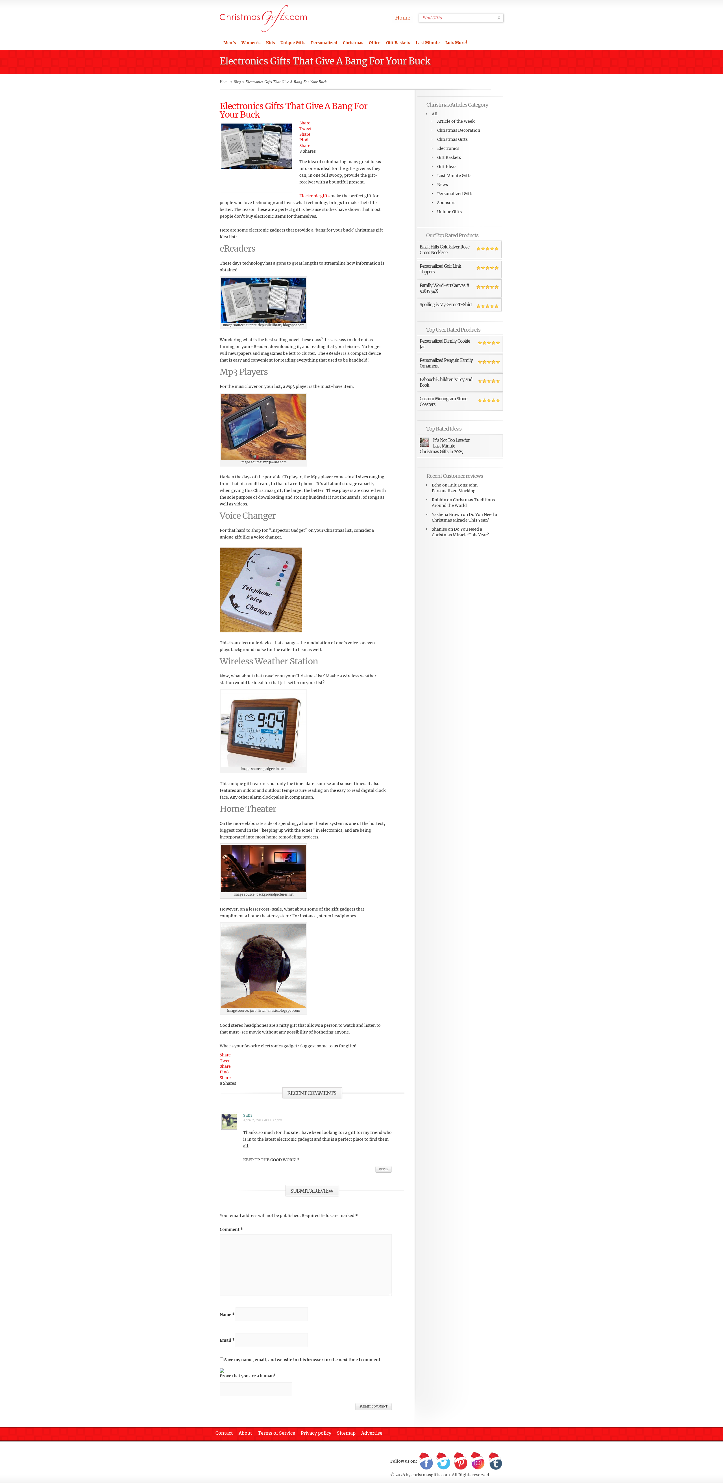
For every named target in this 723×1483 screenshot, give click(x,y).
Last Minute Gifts (454, 175)
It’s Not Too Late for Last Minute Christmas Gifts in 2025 (445, 446)
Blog (237, 81)
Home (402, 17)
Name (227, 1314)
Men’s (229, 42)
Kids (270, 42)
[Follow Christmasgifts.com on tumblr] (495, 1461)
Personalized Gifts (455, 193)
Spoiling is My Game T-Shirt (446, 304)
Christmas (353, 42)
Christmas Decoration (458, 130)
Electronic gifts (314, 195)
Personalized (324, 42)
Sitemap (346, 1433)
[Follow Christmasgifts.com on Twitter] (443, 1461)
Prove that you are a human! (247, 1375)
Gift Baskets (398, 42)
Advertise (371, 1433)
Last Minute (428, 42)
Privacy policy (316, 1433)
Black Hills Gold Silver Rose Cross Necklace (444, 249)
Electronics (448, 148)
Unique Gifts (292, 42)
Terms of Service (276, 1433)
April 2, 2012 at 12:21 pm (262, 1120)
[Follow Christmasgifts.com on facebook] (426, 1461)
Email (227, 1340)
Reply (383, 1169)
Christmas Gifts (452, 139)
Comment (231, 1229)
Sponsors (446, 202)
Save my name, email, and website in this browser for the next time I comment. (303, 1359)
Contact (224, 1433)
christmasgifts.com (430, 1474)
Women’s (250, 42)
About (245, 1433)
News (442, 184)
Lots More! (456, 42)
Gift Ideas (446, 166)
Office (374, 42)
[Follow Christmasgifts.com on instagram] (478, 1461)
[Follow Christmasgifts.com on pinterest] (460, 1461)
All (434, 113)
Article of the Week (455, 121)
